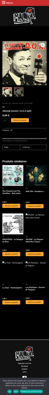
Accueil (4, 103)
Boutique (24, 366)
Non (15, 391)
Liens (24, 372)
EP (10, 103)
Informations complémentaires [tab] (15, 141)
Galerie (24, 369)
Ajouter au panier (20, 120)
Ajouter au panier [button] (11, 206)
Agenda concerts (24, 363)
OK (9, 391)
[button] (43, 45)
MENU (9, 3)
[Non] (46, 386)
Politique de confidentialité (31, 391)
